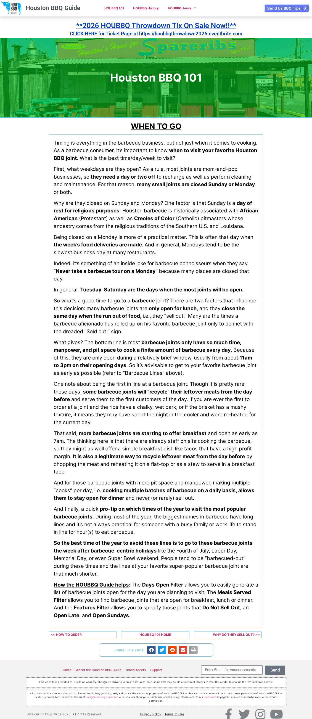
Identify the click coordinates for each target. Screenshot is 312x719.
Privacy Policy (150, 714)
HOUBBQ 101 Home (155, 635)
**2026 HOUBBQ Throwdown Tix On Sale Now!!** (156, 25)
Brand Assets (136, 670)
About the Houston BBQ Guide (98, 670)
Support (156, 670)
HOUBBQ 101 (114, 8)
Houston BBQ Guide (53, 8)
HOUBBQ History (146, 8)
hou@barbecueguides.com (102, 697)
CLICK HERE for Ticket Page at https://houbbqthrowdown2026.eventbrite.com (156, 34)
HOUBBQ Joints (180, 8)
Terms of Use (174, 714)
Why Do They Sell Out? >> (236, 635)
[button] (151, 650)
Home (67, 670)
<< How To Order (66, 635)
